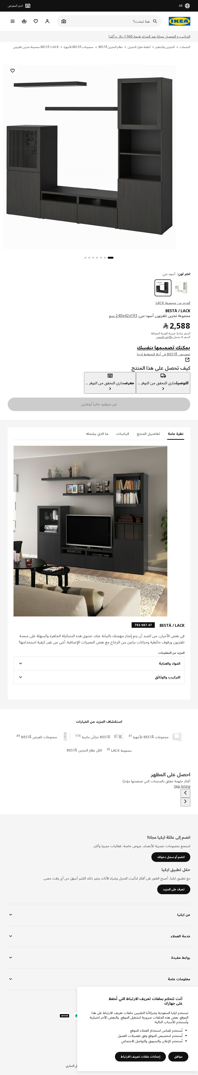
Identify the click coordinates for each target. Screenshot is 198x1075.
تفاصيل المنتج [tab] (148, 433)
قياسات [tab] (122, 433)
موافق (178, 1057)
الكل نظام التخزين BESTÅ (84, 750)
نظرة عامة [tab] (176, 433)
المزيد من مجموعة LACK (173, 302)
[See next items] (185, 802)
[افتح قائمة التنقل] (12, 21)
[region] (99, 156)
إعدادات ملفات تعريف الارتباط (140, 1057)
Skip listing (182, 786)
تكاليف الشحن (164, 337)
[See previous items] (185, 793)
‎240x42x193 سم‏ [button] (123, 315)
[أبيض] (181, 287)
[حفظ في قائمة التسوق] (12, 70)
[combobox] (115, 21)
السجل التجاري (74, 1066)
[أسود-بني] (163, 287)
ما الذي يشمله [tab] (97, 433)
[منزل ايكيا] (178, 21)
